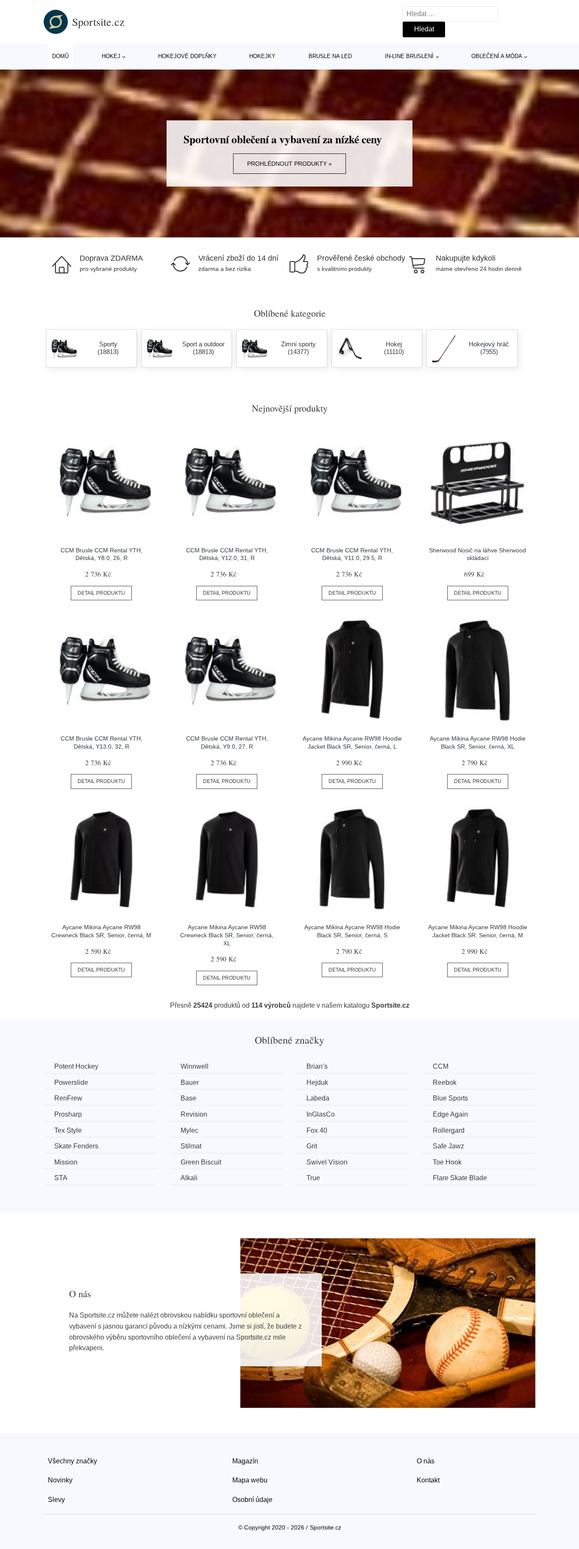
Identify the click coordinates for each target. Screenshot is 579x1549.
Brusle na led (330, 56)
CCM (440, 1066)
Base (188, 1098)
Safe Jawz (448, 1146)
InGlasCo (320, 1114)
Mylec (189, 1130)
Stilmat (191, 1146)
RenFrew (68, 1098)
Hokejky (262, 56)
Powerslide (71, 1082)
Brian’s (317, 1066)
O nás (425, 1461)
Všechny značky (72, 1461)
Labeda (317, 1098)
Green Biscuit (201, 1162)
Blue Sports (450, 1098)
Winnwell (195, 1066)
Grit (311, 1146)
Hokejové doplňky (187, 56)
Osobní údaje (252, 1499)
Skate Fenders (76, 1146)
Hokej (111, 56)
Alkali (189, 1177)
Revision (194, 1114)
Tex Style (68, 1130)
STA (60, 1177)
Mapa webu (249, 1480)
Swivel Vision (327, 1162)
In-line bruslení (409, 56)
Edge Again (450, 1114)
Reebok (445, 1082)
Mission (66, 1162)
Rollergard (449, 1130)
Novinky (60, 1480)
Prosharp (68, 1114)
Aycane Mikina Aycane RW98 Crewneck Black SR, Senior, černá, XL (226, 935)
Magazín (245, 1461)
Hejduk (317, 1082)
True (313, 1177)
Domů (60, 56)
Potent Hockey (76, 1066)
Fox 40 (316, 1130)
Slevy (56, 1499)
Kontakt (428, 1480)
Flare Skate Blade (460, 1177)
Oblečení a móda (496, 56)
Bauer (190, 1082)
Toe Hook (447, 1162)
